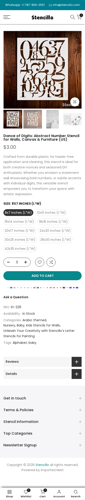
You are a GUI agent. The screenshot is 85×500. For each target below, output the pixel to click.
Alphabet (20, 342)
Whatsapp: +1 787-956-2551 (25, 5)
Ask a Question (15, 297)
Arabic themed (34, 320)
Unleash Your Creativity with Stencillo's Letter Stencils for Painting (39, 333)
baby (32, 342)
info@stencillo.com (66, 5)
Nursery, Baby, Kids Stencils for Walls (31, 325)
